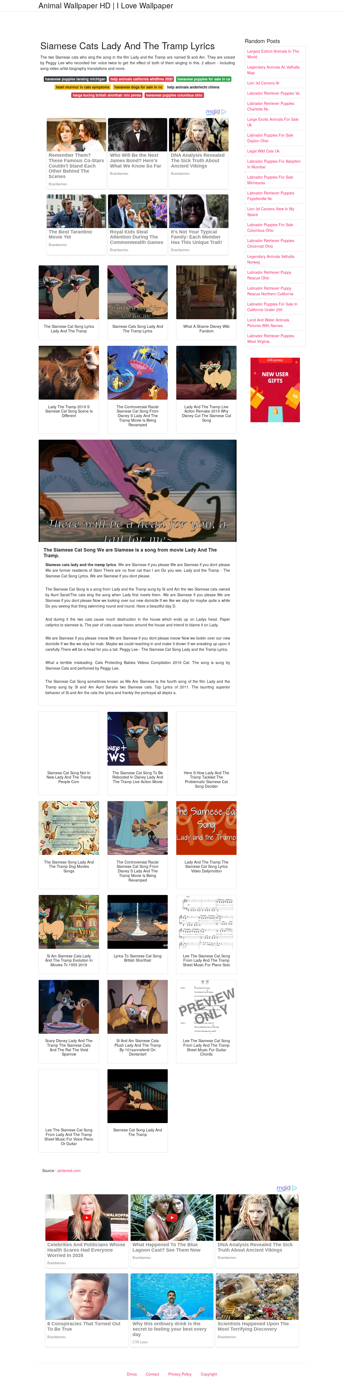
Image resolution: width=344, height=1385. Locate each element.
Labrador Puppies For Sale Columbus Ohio (270, 227)
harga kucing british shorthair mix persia (107, 95)
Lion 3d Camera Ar (263, 83)
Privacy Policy (180, 1374)
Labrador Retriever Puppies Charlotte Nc (270, 106)
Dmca (132, 1374)
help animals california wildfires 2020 (141, 78)
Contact (152, 1374)
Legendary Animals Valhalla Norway (270, 259)
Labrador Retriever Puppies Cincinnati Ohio (270, 243)
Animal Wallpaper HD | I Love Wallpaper (105, 5)
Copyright (209, 1374)
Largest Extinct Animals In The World (273, 53)
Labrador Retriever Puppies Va (273, 93)
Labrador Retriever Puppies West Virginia (270, 338)
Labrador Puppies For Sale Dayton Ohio (270, 137)
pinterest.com (69, 1170)
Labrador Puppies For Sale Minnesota (270, 179)
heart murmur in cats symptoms (82, 87)
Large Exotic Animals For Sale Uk (273, 121)
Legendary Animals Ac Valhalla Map (273, 69)
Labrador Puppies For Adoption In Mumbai (274, 163)
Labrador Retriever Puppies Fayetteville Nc (270, 195)
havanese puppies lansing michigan (75, 78)
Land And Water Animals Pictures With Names (268, 322)
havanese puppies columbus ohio (174, 95)
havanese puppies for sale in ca (203, 78)
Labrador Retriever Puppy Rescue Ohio (269, 274)
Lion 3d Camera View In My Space (270, 211)
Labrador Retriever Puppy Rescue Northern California (270, 290)
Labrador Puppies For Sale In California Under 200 (272, 306)
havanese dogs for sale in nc (138, 87)
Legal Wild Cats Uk (263, 151)
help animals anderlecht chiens (193, 87)
